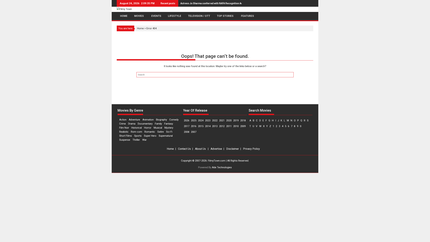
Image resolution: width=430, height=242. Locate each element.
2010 (236, 126)
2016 (193, 126)
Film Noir (124, 127)
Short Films (125, 135)
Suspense (124, 139)
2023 (207, 120)
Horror (147, 127)
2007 (193, 131)
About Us (200, 148)
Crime (122, 123)
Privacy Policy (251, 148)
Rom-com (136, 131)
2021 (222, 120)
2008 (186, 131)
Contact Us (184, 148)
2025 (193, 120)
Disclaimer (232, 148)
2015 (200, 126)
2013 (215, 126)
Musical (158, 127)
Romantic (149, 131)
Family (158, 123)
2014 (207, 126)
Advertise (216, 148)
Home (140, 28)
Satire (160, 131)
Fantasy (168, 123)
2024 (200, 120)
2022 (215, 120)
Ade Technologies (222, 167)
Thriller (136, 139)
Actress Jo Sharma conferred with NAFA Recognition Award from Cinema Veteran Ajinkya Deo (232, 3)
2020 (229, 120)
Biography (161, 119)
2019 (236, 120)
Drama (131, 123)
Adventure (134, 119)
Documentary (145, 123)
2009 (243, 126)
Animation (148, 119)
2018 (243, 120)
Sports (138, 135)
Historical (136, 127)
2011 (229, 126)
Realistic (123, 131)
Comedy (174, 119)
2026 (186, 120)
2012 (222, 126)
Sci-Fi (169, 131)
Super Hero (150, 135)
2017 (186, 126)
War (144, 139)
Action (122, 119)
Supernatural (166, 135)
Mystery (168, 127)
